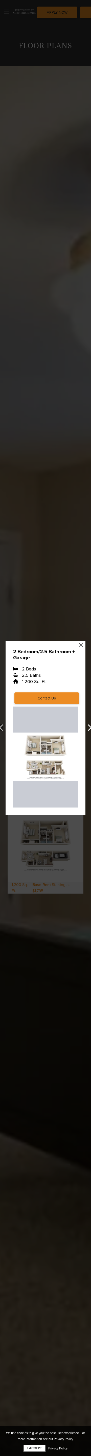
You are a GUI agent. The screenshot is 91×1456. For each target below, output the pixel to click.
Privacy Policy (57, 1448)
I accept (34, 1448)
